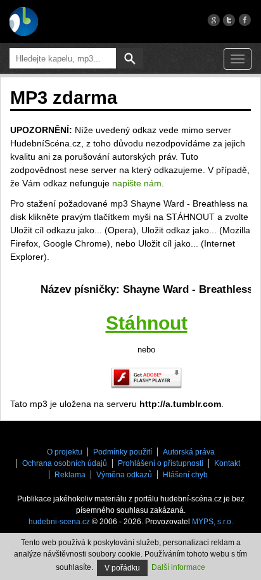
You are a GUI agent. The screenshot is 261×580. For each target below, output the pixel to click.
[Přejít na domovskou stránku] (24, 21)
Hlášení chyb (185, 474)
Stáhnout (147, 323)
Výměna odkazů (124, 474)
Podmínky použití (122, 452)
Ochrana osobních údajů (64, 463)
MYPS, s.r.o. (212, 521)
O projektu (64, 452)
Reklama (70, 474)
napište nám (137, 183)
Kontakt (227, 463)
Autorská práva (189, 452)
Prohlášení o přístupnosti (160, 463)
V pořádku (122, 568)
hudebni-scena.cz (59, 521)
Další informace (178, 567)
